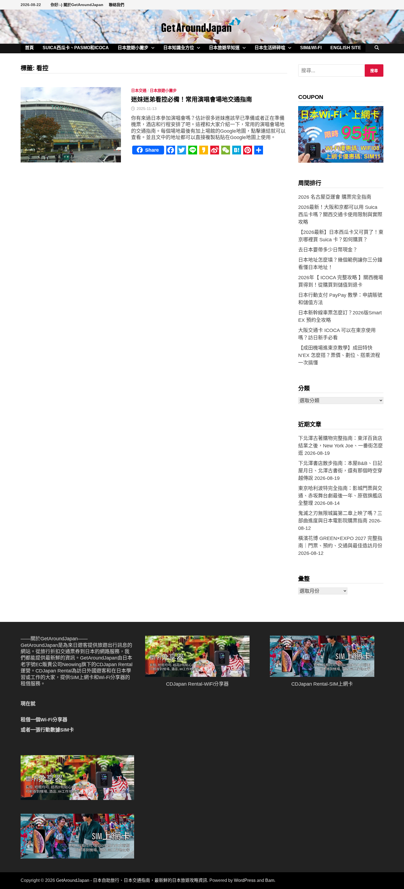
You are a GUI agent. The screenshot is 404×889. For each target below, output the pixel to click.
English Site (345, 47)
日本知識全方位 (178, 47)
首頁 (29, 47)
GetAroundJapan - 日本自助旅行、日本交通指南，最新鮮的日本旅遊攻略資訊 (131, 880)
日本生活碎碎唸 (269, 47)
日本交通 (138, 90)
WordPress (245, 880)
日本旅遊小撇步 (133, 47)
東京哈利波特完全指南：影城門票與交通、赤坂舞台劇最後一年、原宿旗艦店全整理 (340, 496)
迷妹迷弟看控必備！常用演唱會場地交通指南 (191, 99)
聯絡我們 (116, 4)
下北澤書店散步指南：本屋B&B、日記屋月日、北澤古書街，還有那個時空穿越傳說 (340, 471)
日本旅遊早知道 (224, 47)
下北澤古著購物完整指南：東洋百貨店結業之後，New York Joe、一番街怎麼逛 (340, 446)
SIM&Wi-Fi (311, 47)
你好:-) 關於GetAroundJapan (77, 4)
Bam (269, 880)
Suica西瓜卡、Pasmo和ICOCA (76, 47)
